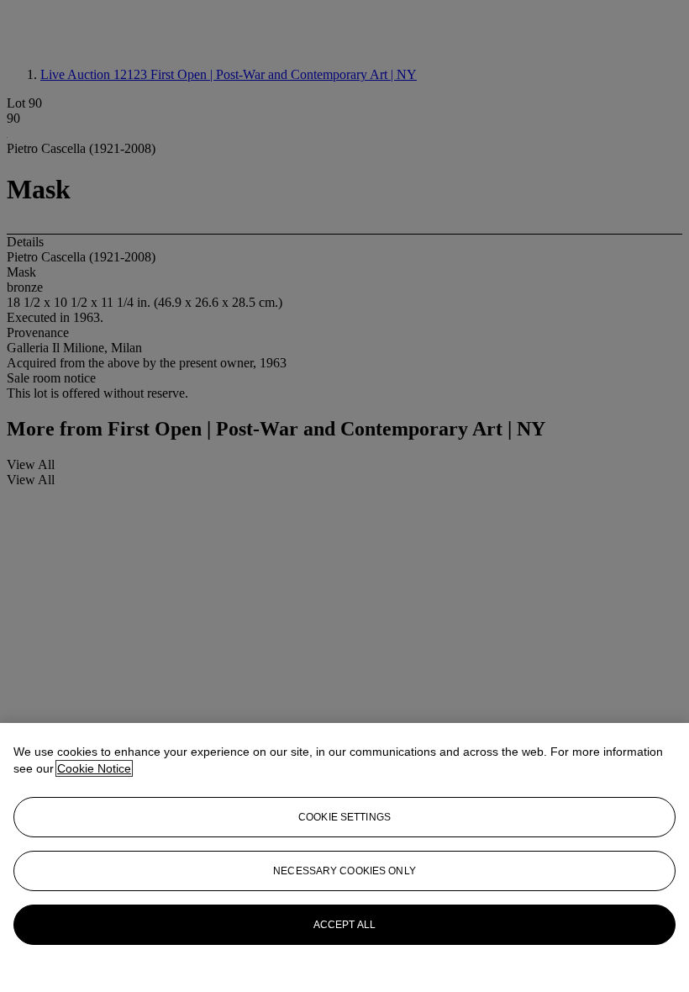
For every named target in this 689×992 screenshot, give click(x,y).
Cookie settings (344, 817)
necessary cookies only (344, 871)
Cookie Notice (94, 768)
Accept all (344, 925)
